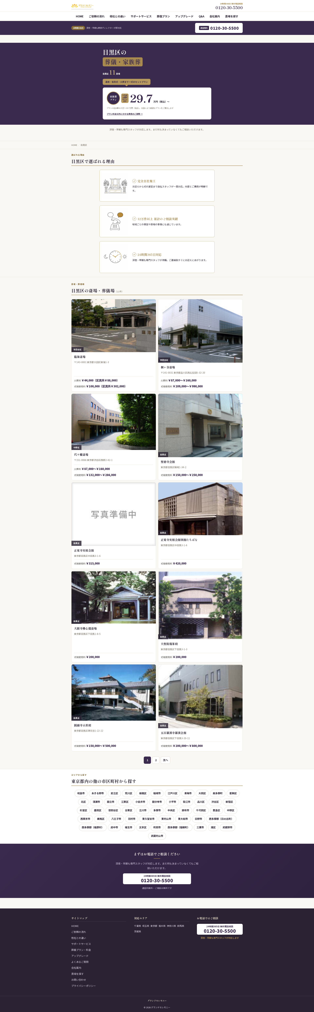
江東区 (125, 801)
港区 (213, 827)
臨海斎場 (79, 357)
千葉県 (137, 925)
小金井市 (140, 801)
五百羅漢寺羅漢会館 (173, 733)
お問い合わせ (78, 979)
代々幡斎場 (81, 454)
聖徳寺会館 (168, 462)
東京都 (153, 925)
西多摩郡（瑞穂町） (179, 827)
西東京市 (85, 818)
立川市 (143, 810)
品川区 (201, 801)
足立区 (114, 793)
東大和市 (183, 818)
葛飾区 (233, 793)
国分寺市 (157, 801)
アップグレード (184, 16)
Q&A (201, 16)
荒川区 (128, 793)
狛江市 (186, 801)
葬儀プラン (163, 16)
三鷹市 (200, 827)
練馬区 (101, 818)
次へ (165, 760)
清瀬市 (96, 801)
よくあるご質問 (79, 961)
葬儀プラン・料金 (81, 950)
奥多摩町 (218, 793)
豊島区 (216, 810)
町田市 (157, 827)
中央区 (171, 810)
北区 (83, 801)
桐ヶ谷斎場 (168, 367)
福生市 (128, 827)
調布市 (185, 810)
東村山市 (166, 818)
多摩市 (157, 810)
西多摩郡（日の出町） (221, 818)
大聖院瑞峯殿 (169, 644)
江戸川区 (172, 793)
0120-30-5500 (219, 28)
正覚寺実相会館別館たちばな (179, 540)
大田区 (202, 793)
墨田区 (97, 810)
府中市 (114, 827)
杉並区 (83, 810)
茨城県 (137, 931)
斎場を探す (231, 16)
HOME (80, 16)
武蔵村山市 (157, 835)
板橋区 (143, 793)
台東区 (128, 810)
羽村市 (131, 818)
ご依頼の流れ (97, 16)
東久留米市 (148, 818)
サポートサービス (141, 16)
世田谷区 (113, 810)
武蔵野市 (227, 827)
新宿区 (229, 801)
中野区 (230, 810)
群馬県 (180, 925)
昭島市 (81, 793)
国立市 (110, 801)
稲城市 (157, 793)
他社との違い (117, 16)
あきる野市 (98, 793)
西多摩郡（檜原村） (93, 827)
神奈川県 (171, 925)
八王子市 (116, 818)
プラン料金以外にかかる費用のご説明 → (125, 113)
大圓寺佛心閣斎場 (85, 628)
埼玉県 (145, 925)
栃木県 (162, 925)
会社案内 (214, 16)
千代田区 (201, 810)
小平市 (172, 801)
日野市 (198, 818)
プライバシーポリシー (83, 985)
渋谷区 (215, 801)
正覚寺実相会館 (84, 550)
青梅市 (188, 793)
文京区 (143, 827)
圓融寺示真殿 (82, 725)
